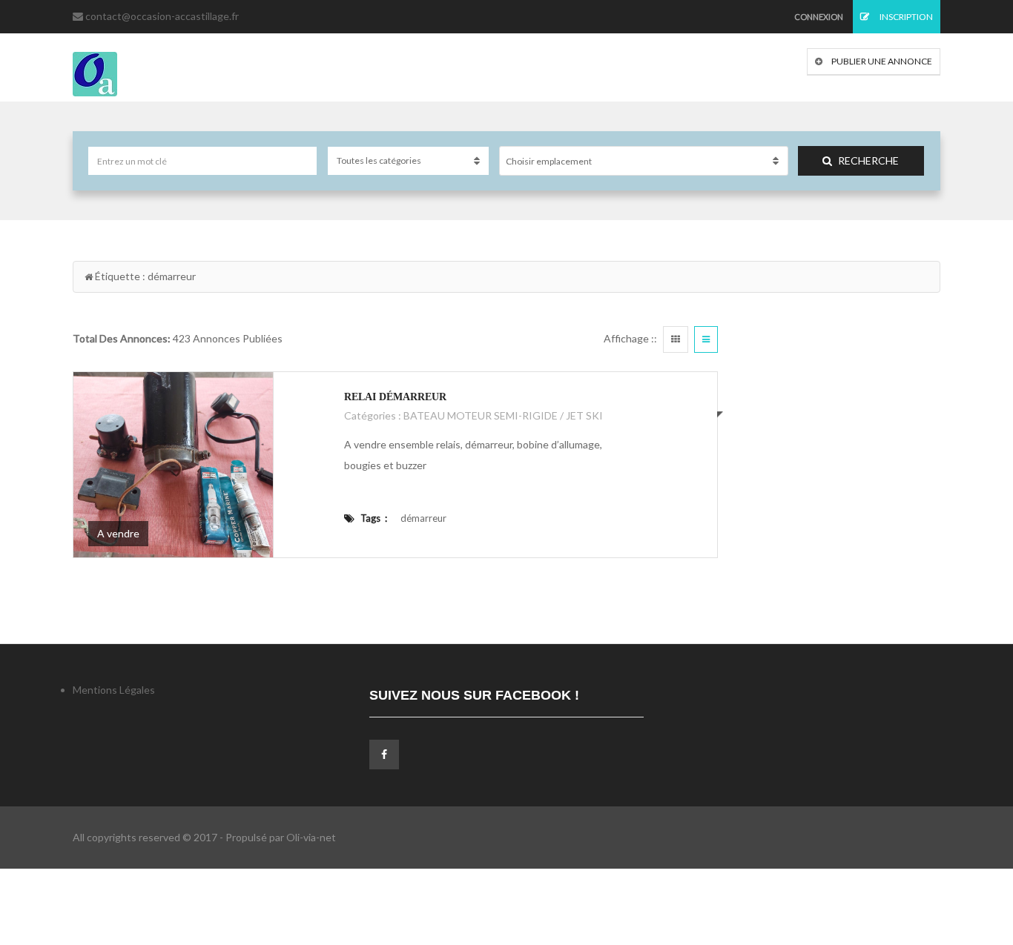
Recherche (868, 160)
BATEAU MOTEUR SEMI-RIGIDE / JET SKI (503, 415)
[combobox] (643, 161)
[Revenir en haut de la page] (964, 852)
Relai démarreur (395, 396)
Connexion (818, 16)
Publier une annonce (881, 61)
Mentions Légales (114, 689)
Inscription (905, 16)
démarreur (423, 518)
